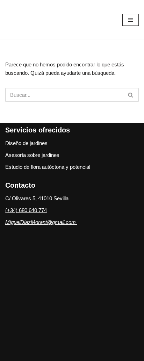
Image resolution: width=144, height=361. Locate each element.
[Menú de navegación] (130, 20)
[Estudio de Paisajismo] (42, 20)
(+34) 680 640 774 (26, 210)
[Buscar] (131, 95)
